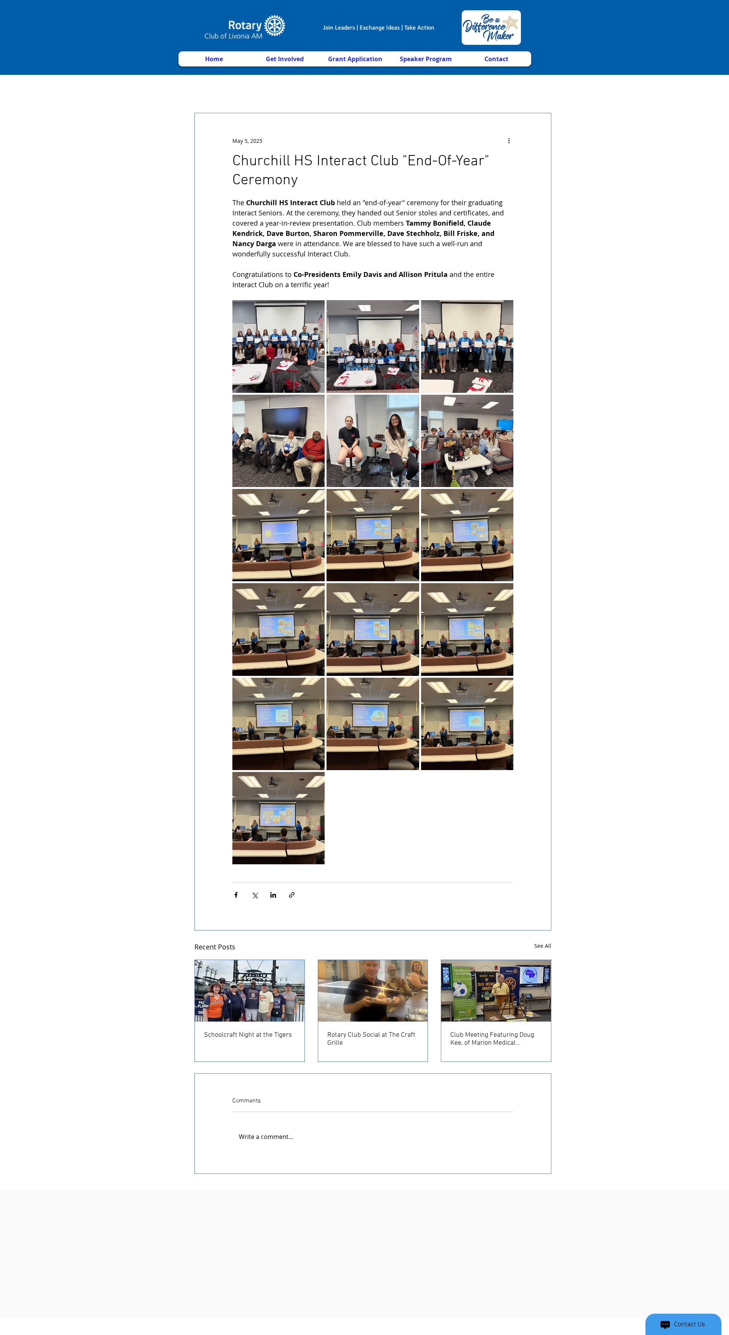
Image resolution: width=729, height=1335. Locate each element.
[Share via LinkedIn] (273, 894)
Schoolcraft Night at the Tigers (248, 1035)
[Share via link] (291, 894)
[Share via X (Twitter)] (254, 894)
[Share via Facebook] (236, 894)
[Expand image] (278, 346)
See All (542, 945)
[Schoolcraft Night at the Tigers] (250, 991)
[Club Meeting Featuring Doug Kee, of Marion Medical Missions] (496, 991)
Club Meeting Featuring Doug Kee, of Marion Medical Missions (492, 1039)
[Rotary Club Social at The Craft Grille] (373, 991)
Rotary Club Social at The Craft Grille (371, 1039)
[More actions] (508, 140)
